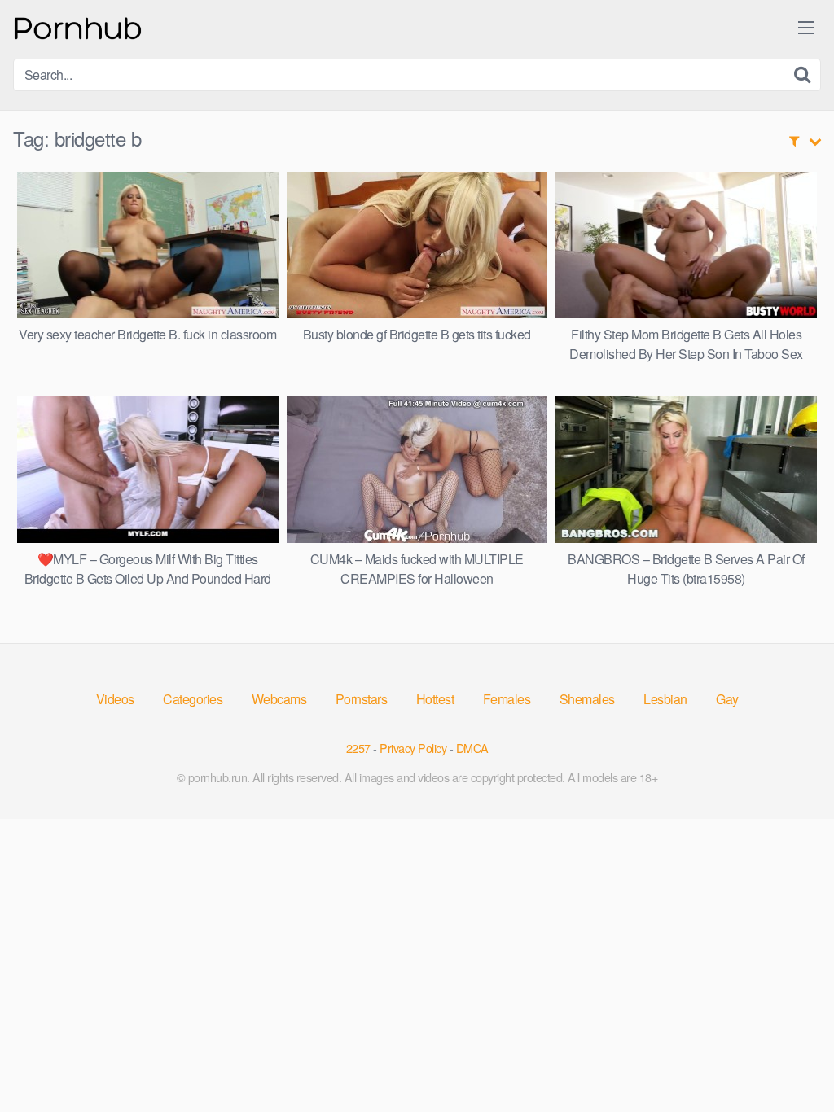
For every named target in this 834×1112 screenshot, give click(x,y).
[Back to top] (789, 1059)
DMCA (472, 747)
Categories (192, 699)
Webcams (279, 699)
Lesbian (665, 699)
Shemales (587, 699)
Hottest (435, 699)
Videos (115, 699)
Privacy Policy (413, 747)
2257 (358, 747)
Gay (727, 699)
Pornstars (362, 699)
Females (507, 699)
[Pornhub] (78, 26)
